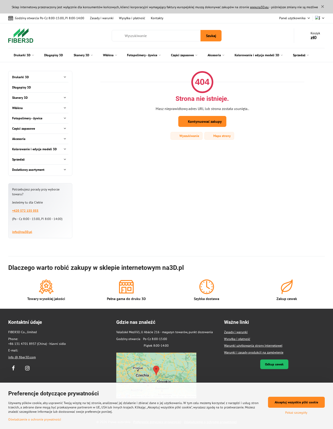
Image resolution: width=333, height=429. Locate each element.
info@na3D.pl (22, 232)
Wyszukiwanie (189, 136)
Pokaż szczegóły (296, 412)
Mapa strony (221, 136)
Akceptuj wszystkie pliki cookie (296, 402)
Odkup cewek (274, 364)
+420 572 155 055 (25, 211)
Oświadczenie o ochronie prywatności (34, 419)
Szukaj (211, 35)
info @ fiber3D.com (22, 357)
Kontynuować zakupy (204, 121)
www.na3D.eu (259, 7)
